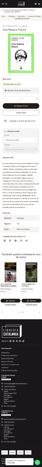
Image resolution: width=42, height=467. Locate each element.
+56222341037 (9, 422)
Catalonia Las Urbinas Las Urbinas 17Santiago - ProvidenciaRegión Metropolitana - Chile (10, 432)
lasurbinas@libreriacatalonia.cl (15, 419)
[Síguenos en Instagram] (10, 341)
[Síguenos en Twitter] (17, 341)
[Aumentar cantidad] (37, 99)
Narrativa (21, 16)
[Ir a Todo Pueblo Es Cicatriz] (31, 272)
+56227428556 (9, 387)
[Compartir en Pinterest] (21, 241)
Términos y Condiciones (10, 364)
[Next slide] (39, 312)
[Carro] (39, 4)
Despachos (5, 353)
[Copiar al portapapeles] (26, 241)
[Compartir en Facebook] (4, 241)
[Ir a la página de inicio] (21, 4)
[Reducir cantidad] (5, 99)
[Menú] (2, 4)
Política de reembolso (9, 356)
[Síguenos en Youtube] (20, 341)
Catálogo (11, 16)
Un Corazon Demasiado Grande (8, 285)
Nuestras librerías (7, 359)
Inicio (3, 16)
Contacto (5, 367)
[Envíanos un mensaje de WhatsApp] (37, 462)
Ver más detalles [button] (10, 406)
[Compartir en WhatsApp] (15, 241)
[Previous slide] (3, 312)
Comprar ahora (21, 113)
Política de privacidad (9, 370)
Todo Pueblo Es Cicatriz (28, 285)
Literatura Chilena (34, 16)
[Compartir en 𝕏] (10, 241)
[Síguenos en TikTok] (23, 341)
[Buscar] (6, 4)
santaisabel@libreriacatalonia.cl (15, 384)
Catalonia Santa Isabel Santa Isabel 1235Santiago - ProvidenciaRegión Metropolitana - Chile (10, 396)
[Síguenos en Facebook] (13, 341)
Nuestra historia (7, 361)
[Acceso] (35, 4)
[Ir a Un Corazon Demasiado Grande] (10, 272)
